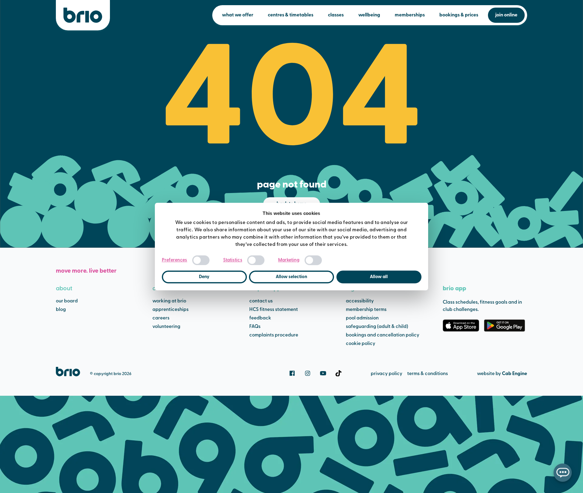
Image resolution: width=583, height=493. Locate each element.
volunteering (166, 326)
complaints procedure (273, 335)
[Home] (82, 15)
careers (162, 289)
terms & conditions (427, 373)
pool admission (362, 318)
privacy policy (386, 373)
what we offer (237, 15)
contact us (261, 301)
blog (61, 309)
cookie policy (360, 343)
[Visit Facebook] (292, 373)
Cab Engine (514, 373)
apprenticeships (170, 309)
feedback (260, 318)
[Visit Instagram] (308, 373)
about (64, 289)
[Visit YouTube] (323, 373)
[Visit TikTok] (339, 373)
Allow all (379, 277)
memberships (410, 15)
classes (336, 15)
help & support (269, 289)
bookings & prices (458, 15)
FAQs (255, 326)
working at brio (169, 301)
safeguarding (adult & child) (377, 326)
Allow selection (291, 277)
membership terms (366, 309)
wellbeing (369, 15)
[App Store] (461, 325)
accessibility (360, 301)
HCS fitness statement (273, 309)
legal (353, 289)
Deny (204, 277)
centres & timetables (290, 15)
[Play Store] (504, 325)
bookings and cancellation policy (382, 335)
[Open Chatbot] (563, 473)
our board (67, 301)
